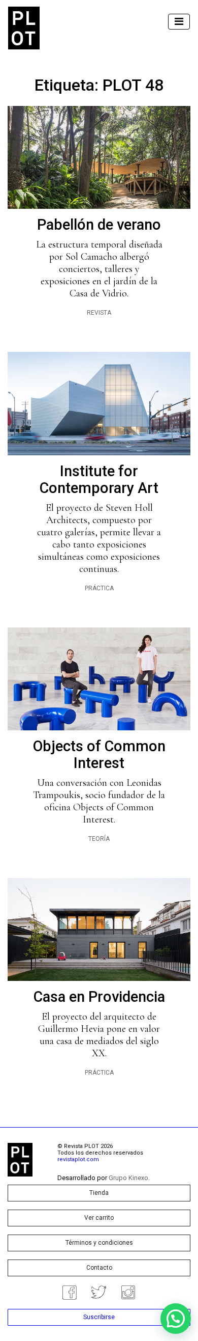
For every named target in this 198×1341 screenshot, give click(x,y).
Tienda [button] (99, 1192)
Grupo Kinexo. (129, 1178)
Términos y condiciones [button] (99, 1242)
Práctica (99, 588)
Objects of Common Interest (99, 754)
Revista (99, 312)
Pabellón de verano (99, 224)
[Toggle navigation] (179, 22)
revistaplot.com (78, 1159)
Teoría (99, 838)
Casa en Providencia (99, 996)
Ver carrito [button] (99, 1217)
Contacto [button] (99, 1267)
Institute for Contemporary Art (99, 479)
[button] (175, 1318)
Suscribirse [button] (99, 1317)
